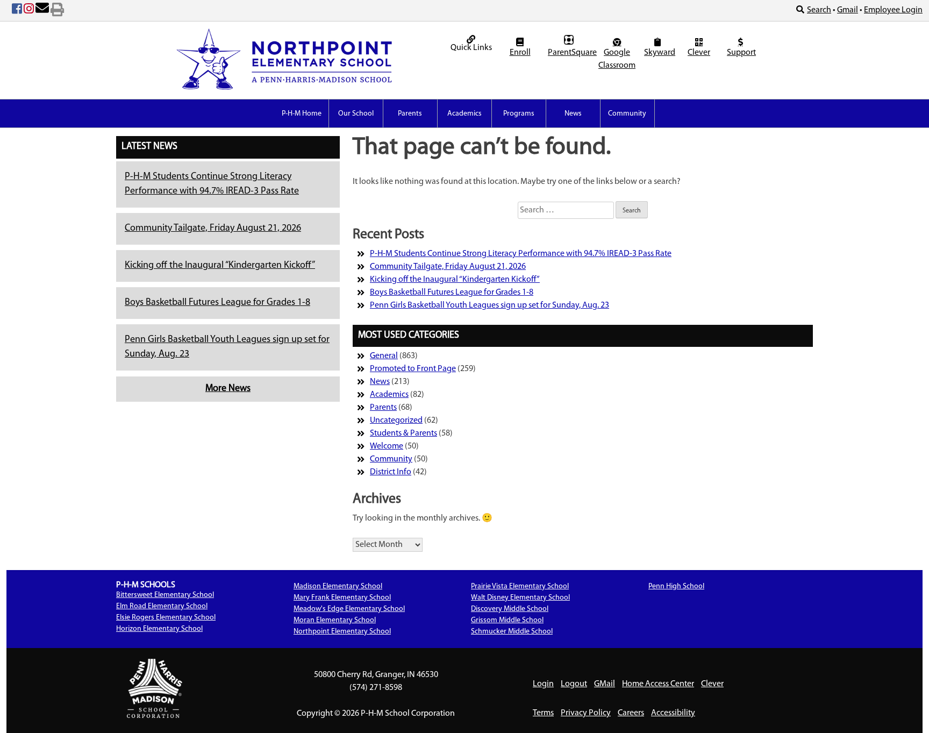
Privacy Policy (586, 713)
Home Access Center (658, 684)
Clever (699, 52)
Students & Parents (403, 433)
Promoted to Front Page (413, 369)
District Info (390, 472)
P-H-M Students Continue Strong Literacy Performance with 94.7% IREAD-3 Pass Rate (520, 254)
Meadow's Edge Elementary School (349, 609)
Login (543, 684)
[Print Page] (57, 11)
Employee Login (893, 10)
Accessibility (673, 713)
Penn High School (676, 586)
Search (819, 10)
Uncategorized (396, 420)
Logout (574, 684)
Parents (410, 114)
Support (741, 52)
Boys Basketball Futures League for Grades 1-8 (217, 303)
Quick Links (471, 48)
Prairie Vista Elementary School (520, 586)
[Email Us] (42, 10)
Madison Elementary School (338, 586)
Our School (356, 114)
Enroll (520, 52)
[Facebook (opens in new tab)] (17, 10)
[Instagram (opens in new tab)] (29, 10)
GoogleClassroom (616, 59)
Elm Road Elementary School (162, 606)
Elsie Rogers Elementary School (166, 618)
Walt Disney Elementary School (520, 598)
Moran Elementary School (335, 620)
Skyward (659, 52)
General (384, 356)
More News (228, 389)
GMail (604, 684)
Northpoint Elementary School (342, 632)
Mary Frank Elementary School (342, 598)
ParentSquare (570, 52)
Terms (543, 713)
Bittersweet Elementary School (165, 595)
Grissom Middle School (507, 620)
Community (627, 114)
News (573, 114)
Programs (518, 114)
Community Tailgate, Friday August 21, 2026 (213, 228)
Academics (464, 114)
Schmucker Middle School (512, 632)
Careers (631, 713)
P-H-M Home (301, 114)
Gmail (847, 10)
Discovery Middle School (509, 609)
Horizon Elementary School (159, 629)
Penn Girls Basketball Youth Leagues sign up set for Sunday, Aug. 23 (489, 305)
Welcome (386, 446)
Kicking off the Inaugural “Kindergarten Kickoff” (220, 266)
